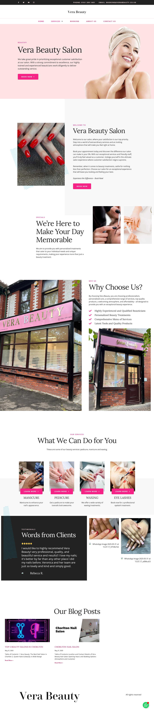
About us (91, 21)
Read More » (9, 660)
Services (55, 21)
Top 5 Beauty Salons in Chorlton (24, 647)
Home (41, 21)
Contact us (109, 21)
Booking (74, 21)
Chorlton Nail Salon (67, 647)
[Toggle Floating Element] (146, 705)
